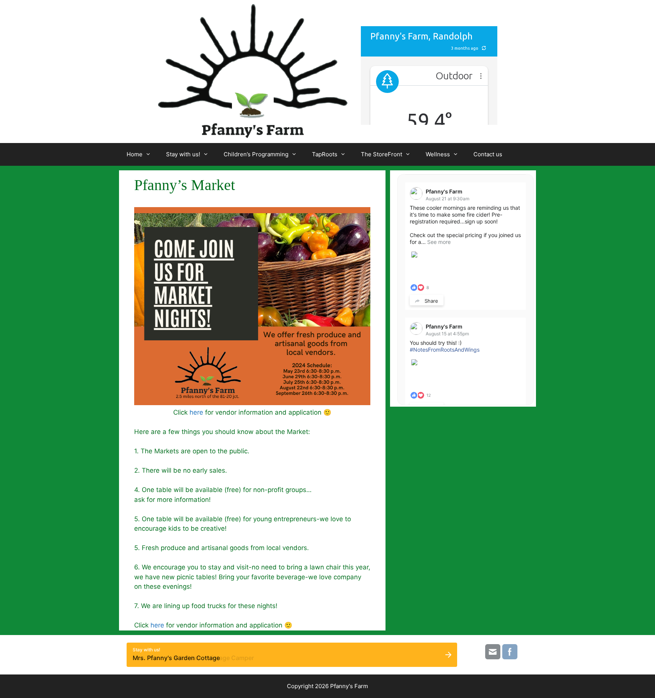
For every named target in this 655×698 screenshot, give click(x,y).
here (196, 412)
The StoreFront (381, 154)
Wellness (438, 154)
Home (135, 154)
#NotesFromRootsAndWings (444, 349)
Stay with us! (183, 154)
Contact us (487, 154)
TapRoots (324, 154)
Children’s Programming (256, 154)
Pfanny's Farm (444, 191)
